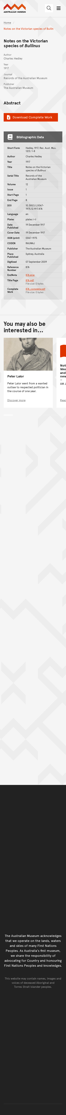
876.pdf (30, 280)
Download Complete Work (32, 117)
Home (7, 22)
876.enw (30, 275)
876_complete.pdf (35, 289)
